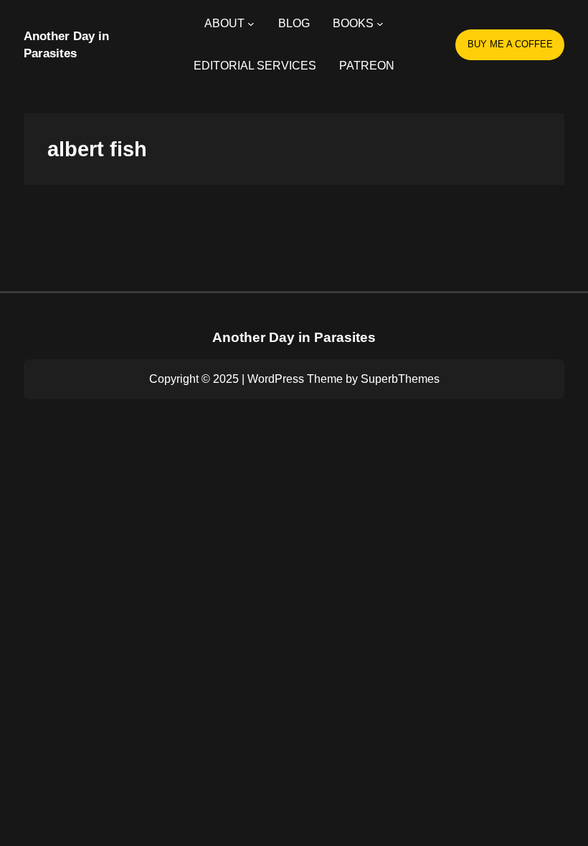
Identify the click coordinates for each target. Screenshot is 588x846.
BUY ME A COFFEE (510, 44)
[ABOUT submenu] (251, 23)
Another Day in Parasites (294, 337)
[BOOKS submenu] (380, 23)
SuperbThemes (400, 379)
